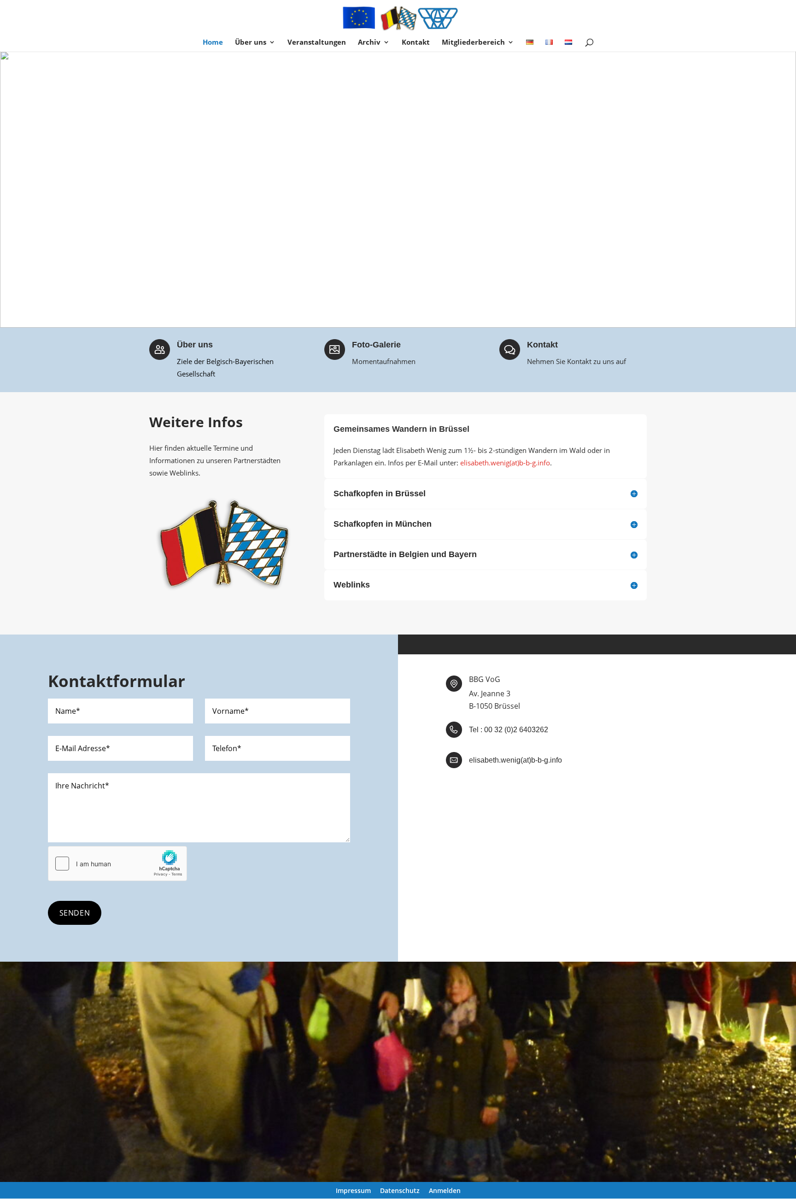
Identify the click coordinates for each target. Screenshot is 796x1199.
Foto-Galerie (376, 344)
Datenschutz (400, 1190)
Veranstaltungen (316, 43)
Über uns (250, 43)
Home (213, 43)
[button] (14, 189)
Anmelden (445, 1190)
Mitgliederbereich (473, 43)
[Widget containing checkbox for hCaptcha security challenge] (117, 863)
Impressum (353, 1190)
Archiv (369, 43)
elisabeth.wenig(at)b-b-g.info (505, 462)
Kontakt (416, 43)
